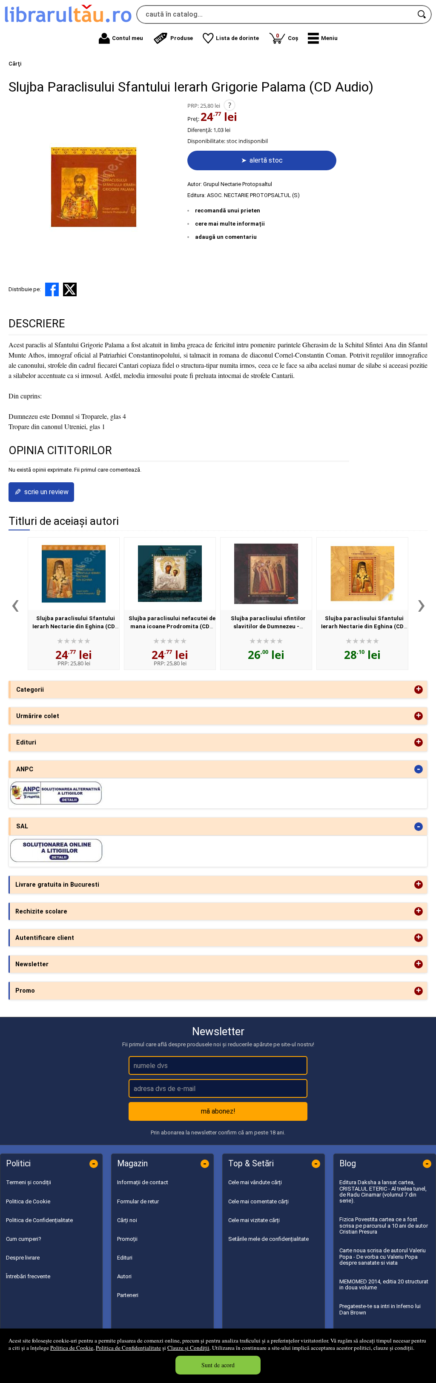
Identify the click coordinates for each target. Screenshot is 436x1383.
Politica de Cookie (71, 1348)
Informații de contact (142, 1182)
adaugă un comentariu (226, 237)
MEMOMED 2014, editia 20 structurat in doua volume (383, 1284)
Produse (181, 38)
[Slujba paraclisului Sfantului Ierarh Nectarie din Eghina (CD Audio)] (73, 574)
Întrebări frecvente (28, 1276)
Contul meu (127, 38)
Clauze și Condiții (188, 1348)
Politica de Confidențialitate (128, 1348)
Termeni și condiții (28, 1182)
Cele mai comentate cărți (258, 1201)
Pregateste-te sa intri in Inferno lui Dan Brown (380, 1309)
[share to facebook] (52, 289)
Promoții (127, 1239)
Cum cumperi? (23, 1239)
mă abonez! (218, 1111)
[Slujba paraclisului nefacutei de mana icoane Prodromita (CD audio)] (169, 574)
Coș (287, 37)
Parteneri (127, 1295)
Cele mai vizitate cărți (254, 1220)
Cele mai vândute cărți (255, 1182)
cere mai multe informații (230, 223)
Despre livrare (23, 1257)
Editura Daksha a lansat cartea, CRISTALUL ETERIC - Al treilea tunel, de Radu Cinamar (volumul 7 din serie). (383, 1191)
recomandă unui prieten (227, 210)
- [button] (418, 769)
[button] (323, 38)
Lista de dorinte (237, 38)
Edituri (124, 1257)
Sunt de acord (218, 1365)
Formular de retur (138, 1201)
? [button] (229, 105)
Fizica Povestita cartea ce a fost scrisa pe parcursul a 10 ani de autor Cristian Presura (383, 1225)
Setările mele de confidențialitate (268, 1239)
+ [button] (418, 689)
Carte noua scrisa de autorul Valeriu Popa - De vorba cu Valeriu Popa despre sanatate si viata (382, 1256)
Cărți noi (127, 1220)
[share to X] (70, 289)
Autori (124, 1276)
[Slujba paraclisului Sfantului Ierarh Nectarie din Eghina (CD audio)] (362, 574)
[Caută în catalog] (422, 14)
